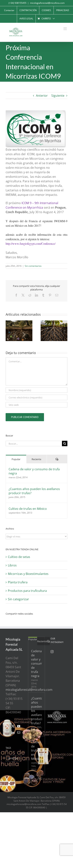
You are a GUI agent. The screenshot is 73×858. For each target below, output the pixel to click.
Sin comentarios (33, 266)
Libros (12, 565)
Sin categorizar (18, 599)
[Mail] (18, 732)
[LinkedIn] (12, 732)
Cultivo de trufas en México (28, 509)
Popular (16, 459)
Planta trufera (18, 582)
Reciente (36, 459)
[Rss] (7, 726)
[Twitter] (12, 726)
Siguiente (57, 95)
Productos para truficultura (27, 591)
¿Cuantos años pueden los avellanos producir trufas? (34, 491)
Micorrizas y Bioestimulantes (28, 574)
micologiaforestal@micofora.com (47, 3)
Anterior (42, 95)
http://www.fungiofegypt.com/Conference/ (30, 243)
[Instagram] (7, 732)
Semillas (13, 758)
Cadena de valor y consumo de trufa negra (34, 471)
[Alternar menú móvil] (65, 29)
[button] (8, 331)
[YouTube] (18, 726)
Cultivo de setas (19, 557)
